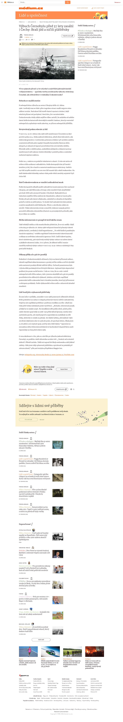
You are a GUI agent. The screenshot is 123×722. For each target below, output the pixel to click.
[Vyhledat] (67, 2)
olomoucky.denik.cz (43, 355)
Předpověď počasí (53, 696)
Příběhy (22, 581)
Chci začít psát (99, 8)
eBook (22, 39)
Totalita (67, 395)
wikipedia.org (30, 355)
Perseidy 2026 (62, 696)
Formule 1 (50, 689)
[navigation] (2, 2)
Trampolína (53, 698)
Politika (22, 550)
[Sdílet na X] (74, 389)
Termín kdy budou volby (25, 687)
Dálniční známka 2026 (96, 683)
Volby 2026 (21, 681)
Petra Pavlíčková (25, 530)
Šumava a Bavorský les (82, 685)
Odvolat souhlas (92, 709)
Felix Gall (35, 689)
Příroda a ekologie (85, 31)
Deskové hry (73, 700)
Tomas (21, 593)
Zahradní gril (85, 698)
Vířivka (91, 698)
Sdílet (28, 39)
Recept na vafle (66, 689)
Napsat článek (64, 369)
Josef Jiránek (23, 609)
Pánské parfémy (95, 700)
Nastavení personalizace (61, 711)
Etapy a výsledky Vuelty (39, 683)
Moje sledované (82, 8)
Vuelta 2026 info (37, 681)
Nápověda (55, 709)
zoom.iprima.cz (57, 355)
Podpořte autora (67, 35)
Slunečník (59, 698)
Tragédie (45, 395)
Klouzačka (65, 698)
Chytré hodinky (86, 700)
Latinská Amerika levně (82, 689)
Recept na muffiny (66, 683)
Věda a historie (25, 489)
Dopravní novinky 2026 (96, 685)
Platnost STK (94, 692)
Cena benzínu (70, 696)
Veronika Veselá (24, 547)
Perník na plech (66, 692)
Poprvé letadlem (80, 683)
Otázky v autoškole (95, 689)
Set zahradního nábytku (75, 698)
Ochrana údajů (69, 709)
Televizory (79, 700)
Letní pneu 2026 (95, 681)
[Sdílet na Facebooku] (71, 389)
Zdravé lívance (65, 685)
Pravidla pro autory (80, 709)
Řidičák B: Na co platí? (96, 687)
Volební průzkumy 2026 (25, 683)
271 (34, 39)
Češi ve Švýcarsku (80, 687)
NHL (49, 692)
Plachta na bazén (45, 698)
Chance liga (51, 681)
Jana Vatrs (22, 563)
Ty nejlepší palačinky (67, 681)
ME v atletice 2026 (52, 687)
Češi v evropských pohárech (82, 696)
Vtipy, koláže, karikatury (28, 612)
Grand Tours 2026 (37, 692)
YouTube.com (69, 355)
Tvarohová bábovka (66, 687)
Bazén (38, 698)
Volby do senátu (23, 689)
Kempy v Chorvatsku (81, 681)
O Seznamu (36, 709)
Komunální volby (23, 692)
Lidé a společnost (84, 47)
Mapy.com (45, 696)
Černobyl (33, 395)
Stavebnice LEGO (48, 700)
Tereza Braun (28, 35)
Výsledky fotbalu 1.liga (53, 683)
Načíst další (41, 639)
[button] (47, 63)
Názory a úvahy (25, 566)
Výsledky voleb (22, 685)
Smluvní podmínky (46, 709)
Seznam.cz (117, 2)
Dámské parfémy (58, 700)
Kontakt (61, 709)
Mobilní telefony (39, 700)
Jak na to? (42, 419)
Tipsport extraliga (52, 685)
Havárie (39, 395)
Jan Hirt (35, 685)
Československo (59, 395)
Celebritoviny (24, 578)
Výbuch (51, 395)
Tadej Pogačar (36, 687)
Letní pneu (66, 700)
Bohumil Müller (24, 624)
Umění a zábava (25, 596)
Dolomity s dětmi (80, 692)
